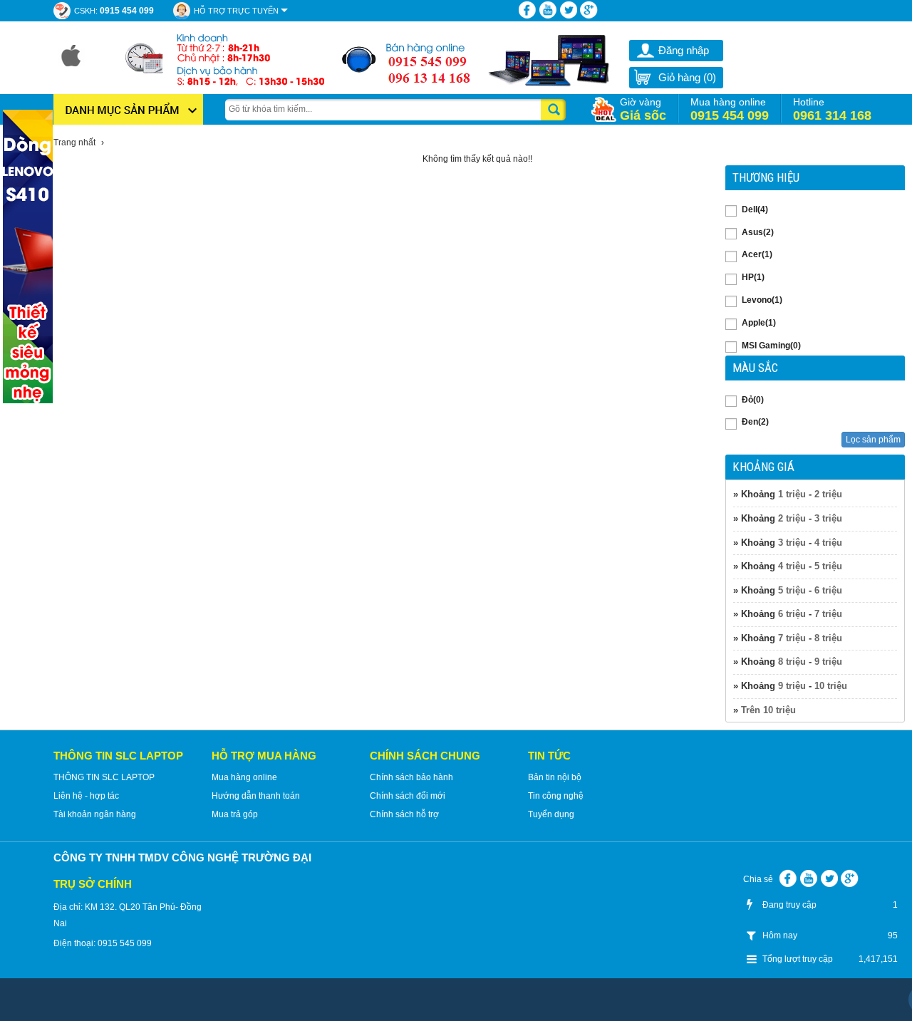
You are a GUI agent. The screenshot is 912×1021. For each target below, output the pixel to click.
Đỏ (753, 400)
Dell (755, 209)
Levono (762, 300)
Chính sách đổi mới (407, 796)
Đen (755, 422)
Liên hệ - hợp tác (86, 796)
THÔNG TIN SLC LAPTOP (104, 777)
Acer (757, 254)
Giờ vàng (643, 109)
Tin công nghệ (556, 796)
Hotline (832, 109)
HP (753, 277)
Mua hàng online (729, 109)
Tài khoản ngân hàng (94, 814)
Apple (759, 323)
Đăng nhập (683, 50)
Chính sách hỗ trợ (404, 814)
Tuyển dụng (551, 814)
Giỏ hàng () (687, 77)
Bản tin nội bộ (554, 777)
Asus (758, 232)
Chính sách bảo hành (411, 777)
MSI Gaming (771, 346)
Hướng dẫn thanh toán (256, 796)
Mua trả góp (235, 814)
